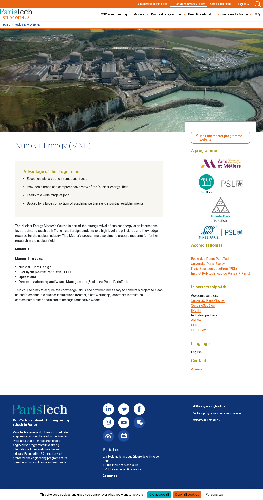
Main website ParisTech (153, 3)
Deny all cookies (187, 495)
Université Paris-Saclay (208, 264)
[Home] (16, 14)
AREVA (196, 320)
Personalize (214, 495)
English (242, 4)
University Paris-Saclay (208, 300)
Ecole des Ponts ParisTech (210, 259)
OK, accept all (159, 495)
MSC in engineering (114, 14)
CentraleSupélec (203, 305)
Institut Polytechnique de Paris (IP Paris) (220, 274)
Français (243, 8)
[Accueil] (40, 409)
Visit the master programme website (221, 137)
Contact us (110, 475)
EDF (194, 325)
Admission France (220, 3)
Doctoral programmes (166, 14)
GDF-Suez (198, 330)
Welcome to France (235, 14)
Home (6, 24)
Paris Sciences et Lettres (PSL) (214, 269)
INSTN (196, 310)
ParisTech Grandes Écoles (190, 4)
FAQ (257, 14)
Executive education (201, 14)
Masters (139, 14)
